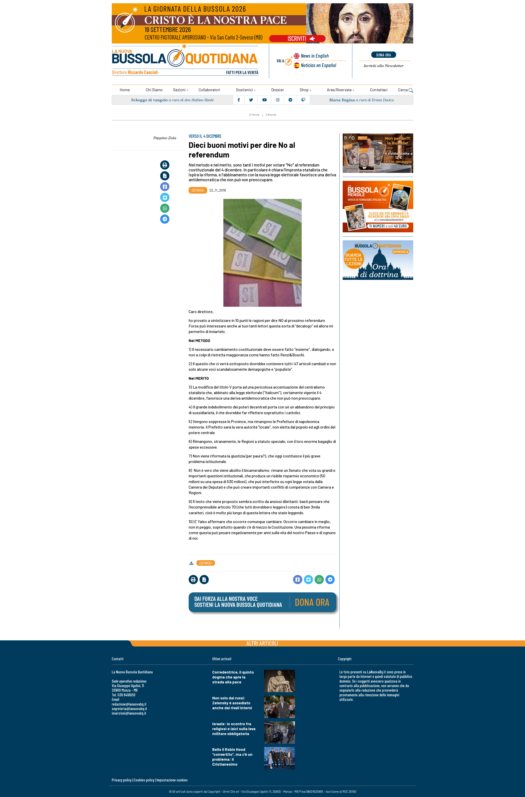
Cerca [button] (403, 89)
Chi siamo (154, 89)
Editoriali (271, 114)
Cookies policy (144, 780)
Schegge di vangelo (149, 100)
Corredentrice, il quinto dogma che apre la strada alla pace (233, 677)
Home (125, 89)
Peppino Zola (164, 137)
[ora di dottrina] (378, 260)
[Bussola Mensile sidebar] (378, 206)
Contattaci (379, 89)
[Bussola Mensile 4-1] (378, 153)
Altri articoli (262, 643)
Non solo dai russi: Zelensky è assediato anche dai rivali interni (232, 703)
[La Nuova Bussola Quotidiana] (185, 60)
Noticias (318, 65)
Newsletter (384, 65)
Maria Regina (342, 100)
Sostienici (244, 89)
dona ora (383, 54)
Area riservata (339, 89)
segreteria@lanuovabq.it (129, 708)
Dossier (277, 89)
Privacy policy (121, 780)
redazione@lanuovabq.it (129, 704)
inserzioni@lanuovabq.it (129, 713)
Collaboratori (209, 89)
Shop (304, 89)
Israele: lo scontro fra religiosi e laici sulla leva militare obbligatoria (234, 728)
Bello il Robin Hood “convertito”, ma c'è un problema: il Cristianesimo (232, 756)
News (315, 55)
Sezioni (179, 89)
